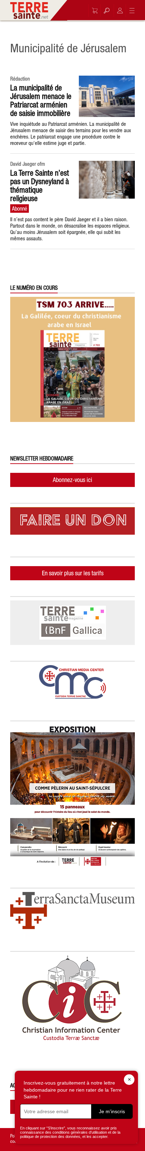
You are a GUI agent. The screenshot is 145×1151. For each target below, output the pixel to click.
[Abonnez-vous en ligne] (92, 10)
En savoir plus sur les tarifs (72, 573)
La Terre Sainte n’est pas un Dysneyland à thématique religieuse (39, 185)
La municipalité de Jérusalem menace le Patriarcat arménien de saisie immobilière (40, 100)
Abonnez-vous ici (72, 479)
